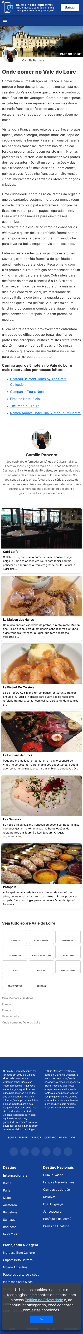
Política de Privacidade (44, 1300)
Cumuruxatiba (53, 1175)
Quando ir (15, 940)
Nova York (10, 1234)
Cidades (41, 971)
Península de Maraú (57, 1219)
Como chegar (41, 940)
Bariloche (10, 1227)
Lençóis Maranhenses (58, 1182)
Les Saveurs (12, 819)
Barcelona (10, 1212)
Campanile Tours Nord (27, 392)
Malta (7, 1198)
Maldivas (49, 1197)
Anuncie (36, 1137)
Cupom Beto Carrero (18, 1260)
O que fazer (15, 955)
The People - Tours (24, 406)
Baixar (70, 7)
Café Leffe (11, 552)
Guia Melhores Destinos (41, 20)
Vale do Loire (70, 54)
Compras (41, 986)
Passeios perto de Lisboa (21, 1274)
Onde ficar (68, 940)
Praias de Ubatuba (56, 1226)
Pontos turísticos (41, 955)
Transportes (15, 986)
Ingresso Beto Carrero (19, 1253)
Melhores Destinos (62, 1063)
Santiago (9, 1219)
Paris (6, 1190)
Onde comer (68, 955)
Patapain (9, 887)
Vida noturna (68, 971)
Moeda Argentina (15, 1267)
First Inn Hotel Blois (25, 399)
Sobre (12, 1137)
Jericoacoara (52, 1211)
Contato (50, 1137)
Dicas (15, 971)
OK (41, 1319)
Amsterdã (10, 1205)
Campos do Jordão (56, 1189)
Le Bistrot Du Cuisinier (19, 687)
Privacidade (67, 1137)
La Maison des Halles (18, 619)
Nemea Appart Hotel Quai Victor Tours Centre (45, 413)
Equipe (23, 1137)
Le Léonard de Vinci (17, 755)
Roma (7, 1183)
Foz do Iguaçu (53, 1204)
